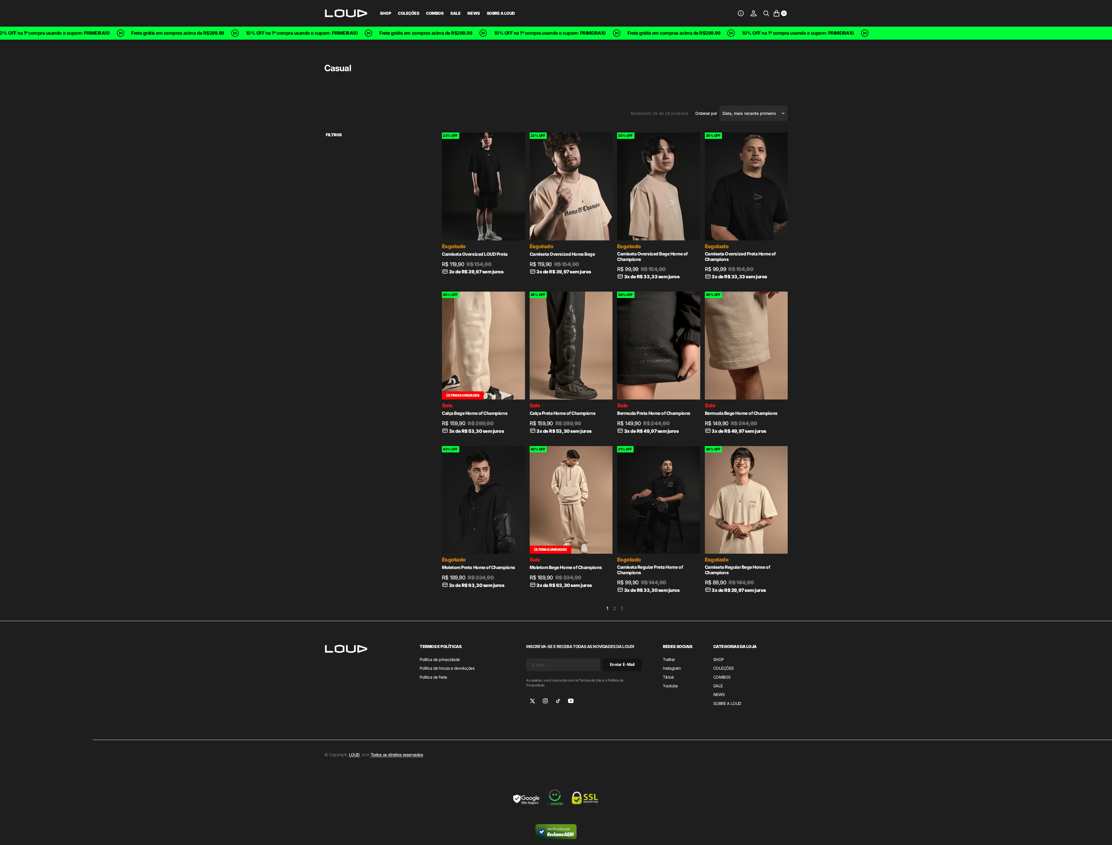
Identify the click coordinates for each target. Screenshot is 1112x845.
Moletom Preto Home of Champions (478, 567)
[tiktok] (558, 701)
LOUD (354, 754)
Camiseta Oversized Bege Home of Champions (652, 256)
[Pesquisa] (766, 13)
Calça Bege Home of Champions (474, 413)
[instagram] (545, 701)
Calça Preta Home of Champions (563, 413)
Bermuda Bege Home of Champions (741, 413)
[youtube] (570, 701)
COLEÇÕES (408, 13)
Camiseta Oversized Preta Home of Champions (740, 256)
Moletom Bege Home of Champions (566, 567)
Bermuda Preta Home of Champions (653, 413)
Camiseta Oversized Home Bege (562, 254)
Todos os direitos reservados (397, 754)
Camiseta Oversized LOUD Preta (475, 254)
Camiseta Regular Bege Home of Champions (737, 569)
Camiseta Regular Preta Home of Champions (650, 569)
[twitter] (532, 701)
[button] (740, 13)
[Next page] (648, 608)
